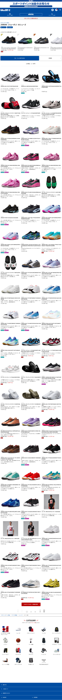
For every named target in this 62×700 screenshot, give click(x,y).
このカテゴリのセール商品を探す (30, 604)
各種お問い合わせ (6, 693)
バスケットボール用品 (4, 22)
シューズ (3, 27)
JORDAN (10, 27)
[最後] (44, 612)
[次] (40, 612)
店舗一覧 (4, 684)
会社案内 (4, 697)
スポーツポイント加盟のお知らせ (31, 18)
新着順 (50, 58)
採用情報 (35, 697)
